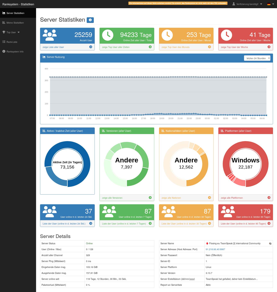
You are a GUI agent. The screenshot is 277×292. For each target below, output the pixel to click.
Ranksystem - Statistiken (18, 4)
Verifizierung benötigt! (247, 4)
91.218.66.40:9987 (215, 249)
